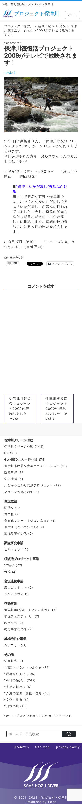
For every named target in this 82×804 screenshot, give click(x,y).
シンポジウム (14, 594)
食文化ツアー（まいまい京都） (27, 520)
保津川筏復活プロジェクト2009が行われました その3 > (56, 408)
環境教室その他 (15, 533)
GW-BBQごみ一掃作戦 (21, 459)
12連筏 (10, 73)
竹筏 (7, 571)
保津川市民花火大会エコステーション (32, 466)
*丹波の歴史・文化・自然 (23, 693)
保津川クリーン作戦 (19, 446)
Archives (22, 747)
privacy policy (68, 747)
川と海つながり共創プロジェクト (28, 485)
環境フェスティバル (19, 616)
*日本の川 (11, 706)
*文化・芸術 (13, 699)
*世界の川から (15, 686)
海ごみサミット (15, 587)
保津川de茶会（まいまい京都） (27, 609)
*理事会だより (15, 674)
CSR (7, 453)
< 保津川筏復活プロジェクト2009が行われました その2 (20, 408)
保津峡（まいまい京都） (22, 527)
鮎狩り (9, 507)
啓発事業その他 (15, 629)
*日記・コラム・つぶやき (23, 667)
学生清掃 (10, 479)
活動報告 (10, 661)
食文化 (9, 514)
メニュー (72, 15)
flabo (52, 802)
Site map (42, 747)
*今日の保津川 (15, 680)
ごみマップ (12, 549)
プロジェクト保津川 (53, 797)
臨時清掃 (10, 472)
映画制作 (10, 622)
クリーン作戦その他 (19, 491)
